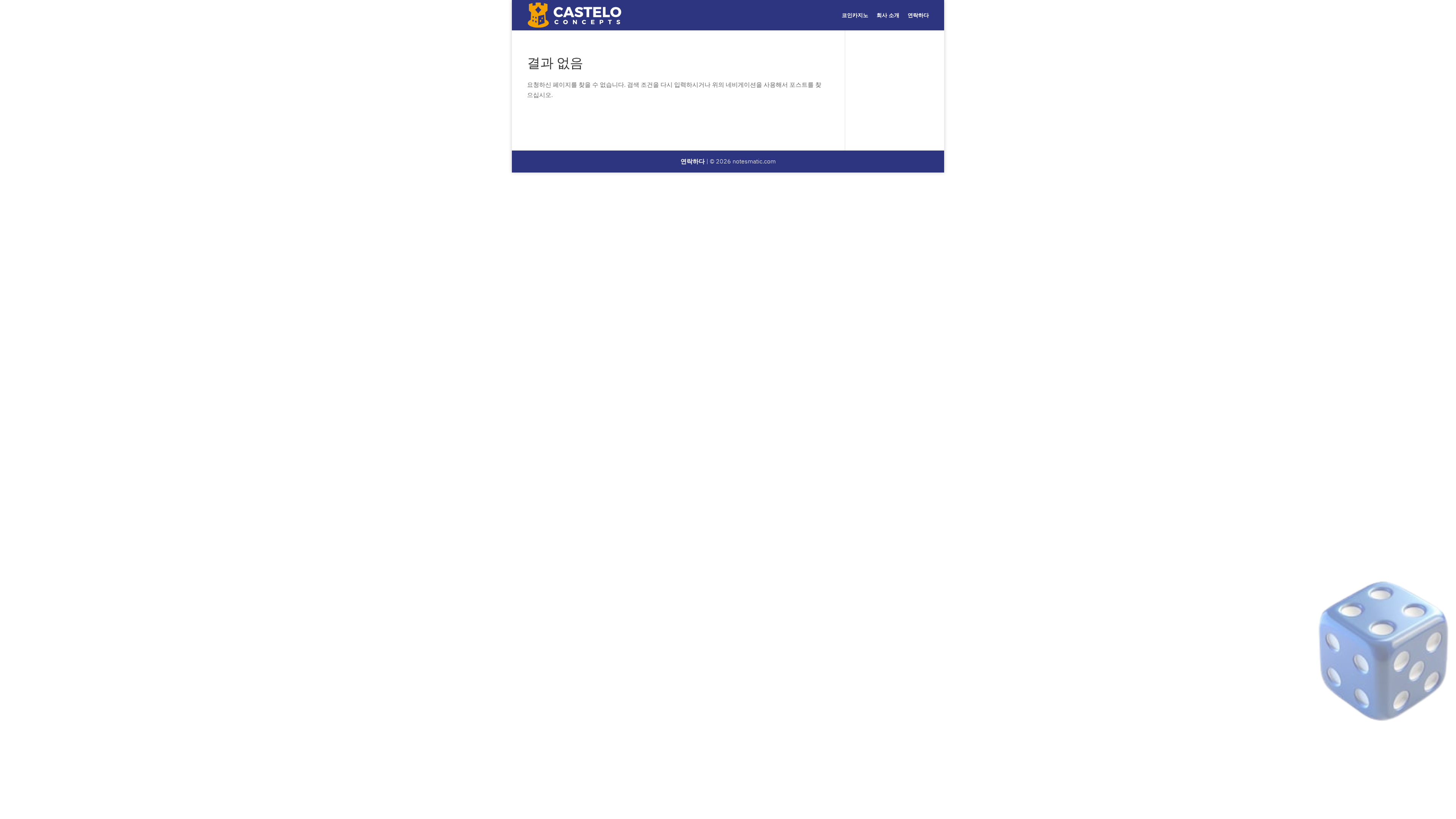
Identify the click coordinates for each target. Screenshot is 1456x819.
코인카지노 (855, 15)
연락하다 (918, 15)
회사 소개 (888, 15)
